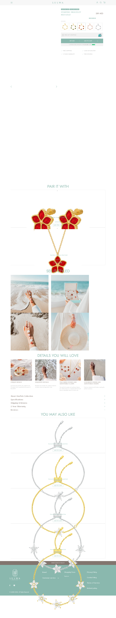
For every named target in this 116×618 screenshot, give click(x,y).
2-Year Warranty (18, 406)
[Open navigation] (12, 2)
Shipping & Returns (19, 403)
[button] (92, 18)
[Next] (56, 87)
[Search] (100, 3)
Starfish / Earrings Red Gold (59, 217)
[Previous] (11, 87)
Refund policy (92, 588)
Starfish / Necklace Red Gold (58, 255)
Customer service (49, 578)
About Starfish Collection (22, 396)
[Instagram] (14, 585)
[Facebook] (9, 585)
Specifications (17, 399)
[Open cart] (104, 3)
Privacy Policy (92, 572)
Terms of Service (93, 583)
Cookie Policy (92, 577)
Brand (44, 572)
